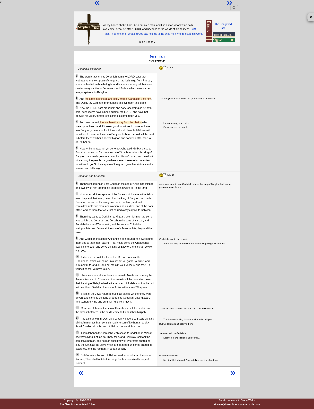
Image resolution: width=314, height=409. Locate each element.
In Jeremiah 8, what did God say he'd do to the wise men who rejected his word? (157, 33)
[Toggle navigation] (234, 7)
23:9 (193, 29)
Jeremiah (157, 56)
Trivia (106, 33)
